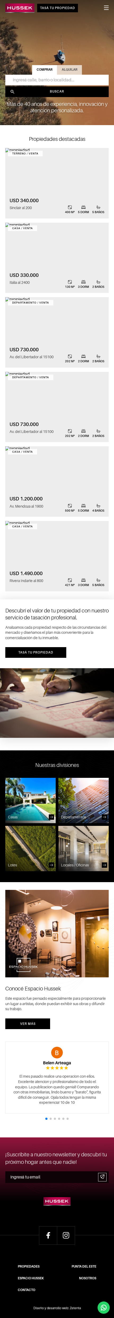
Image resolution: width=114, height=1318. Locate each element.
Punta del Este (84, 1266)
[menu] (106, 9)
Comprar (44, 69)
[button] (46, 1119)
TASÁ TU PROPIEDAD (57, 8)
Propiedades (29, 1266)
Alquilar (69, 69)
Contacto (26, 1290)
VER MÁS (28, 1024)
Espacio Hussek (31, 1278)
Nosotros (87, 1278)
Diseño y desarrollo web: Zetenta (57, 1308)
